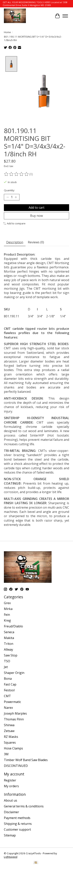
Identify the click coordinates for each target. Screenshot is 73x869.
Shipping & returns (18, 824)
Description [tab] (14, 242)
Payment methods (17, 818)
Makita (9, 638)
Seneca (9, 632)
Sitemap (10, 835)
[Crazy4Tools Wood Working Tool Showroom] (15, 16)
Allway (8, 649)
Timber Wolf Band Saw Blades (26, 760)
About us (10, 800)
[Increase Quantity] (15, 197)
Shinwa (9, 725)
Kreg (7, 620)
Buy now (36, 216)
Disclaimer (11, 812)
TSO (7, 661)
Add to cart (36, 207)
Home (7, 32)
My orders (11, 786)
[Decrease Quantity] (7, 197)
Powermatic (12, 702)
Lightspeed (10, 857)
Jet (6, 667)
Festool (9, 690)
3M (6, 754)
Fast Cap (10, 684)
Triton (8, 644)
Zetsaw (9, 731)
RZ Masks (11, 737)
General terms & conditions (24, 806)
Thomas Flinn (14, 719)
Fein (7, 614)
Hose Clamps (13, 748)
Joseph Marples (15, 713)
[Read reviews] (16, 174)
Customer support (17, 829)
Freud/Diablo (13, 626)
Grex (7, 603)
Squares (10, 742)
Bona (8, 678)
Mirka (8, 609)
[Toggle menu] (65, 16)
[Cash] (35, 863)
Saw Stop (10, 655)
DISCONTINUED (16, 766)
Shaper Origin (14, 673)
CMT (7, 696)
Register (10, 780)
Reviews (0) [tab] (36, 242)
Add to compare (16, 223)
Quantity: (9, 190)
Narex (8, 707)
